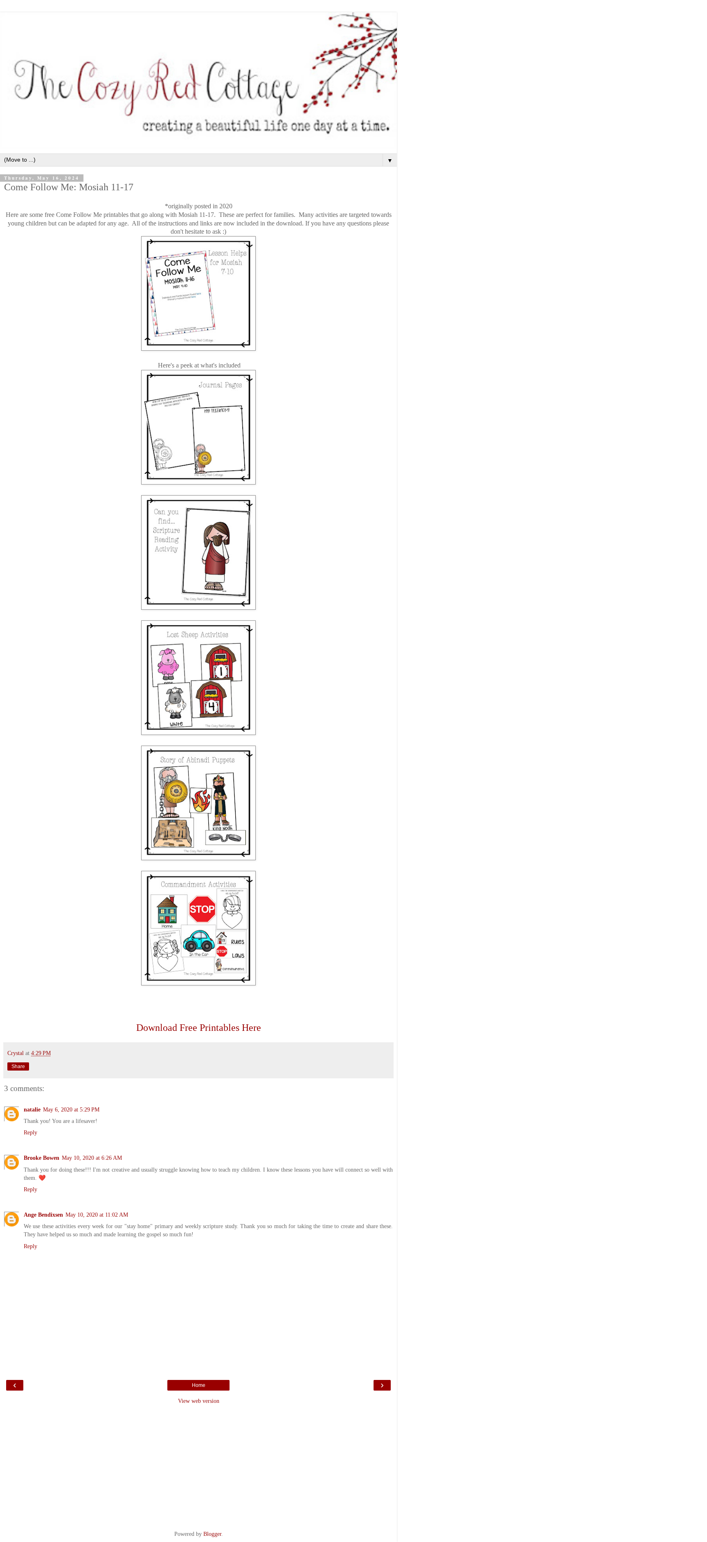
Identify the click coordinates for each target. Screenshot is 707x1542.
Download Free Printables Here (198, 1027)
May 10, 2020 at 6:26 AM (92, 1157)
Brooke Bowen (41, 1157)
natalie (32, 1109)
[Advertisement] (198, 1466)
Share (18, 1066)
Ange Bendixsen (43, 1214)
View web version (198, 1401)
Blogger (212, 1534)
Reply (30, 1132)
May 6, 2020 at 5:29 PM (71, 1109)
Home (198, 1385)
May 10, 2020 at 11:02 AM (96, 1214)
